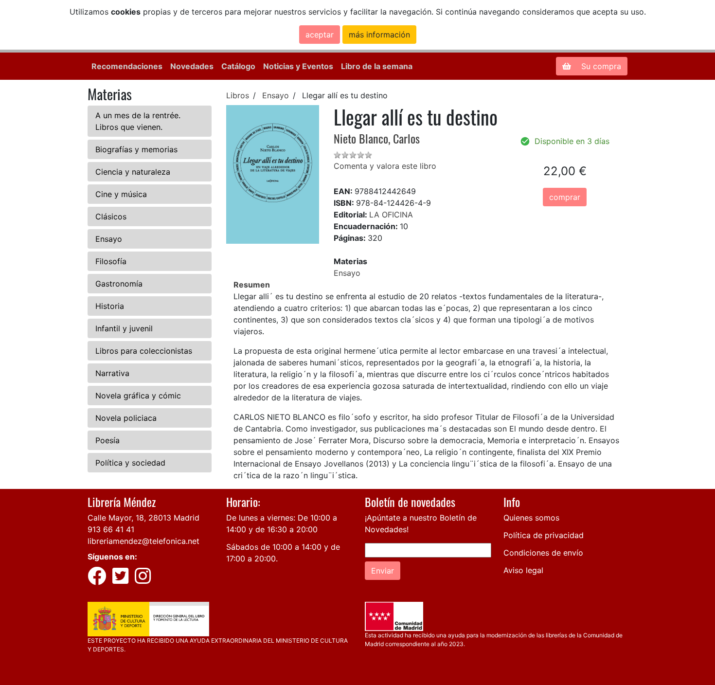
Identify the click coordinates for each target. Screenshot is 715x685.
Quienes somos (531, 518)
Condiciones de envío (543, 553)
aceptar (319, 34)
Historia (109, 306)
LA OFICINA (391, 214)
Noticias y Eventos (298, 66)
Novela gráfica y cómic (138, 395)
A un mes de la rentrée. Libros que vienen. (137, 121)
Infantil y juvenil (124, 328)
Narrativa (112, 373)
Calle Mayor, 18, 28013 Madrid (143, 518)
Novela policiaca (126, 418)
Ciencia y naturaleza (132, 172)
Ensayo (108, 239)
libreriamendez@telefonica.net (143, 541)
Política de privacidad (543, 535)
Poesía (107, 440)
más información (379, 34)
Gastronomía (119, 283)
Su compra (600, 66)
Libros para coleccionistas (143, 351)
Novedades (192, 66)
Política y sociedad (130, 463)
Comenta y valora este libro (385, 166)
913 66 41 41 (111, 529)
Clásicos (110, 216)
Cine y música (121, 194)
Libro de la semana (376, 66)
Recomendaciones (126, 66)
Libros (237, 95)
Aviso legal (523, 570)
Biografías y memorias (136, 149)
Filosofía (110, 261)
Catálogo (238, 66)
